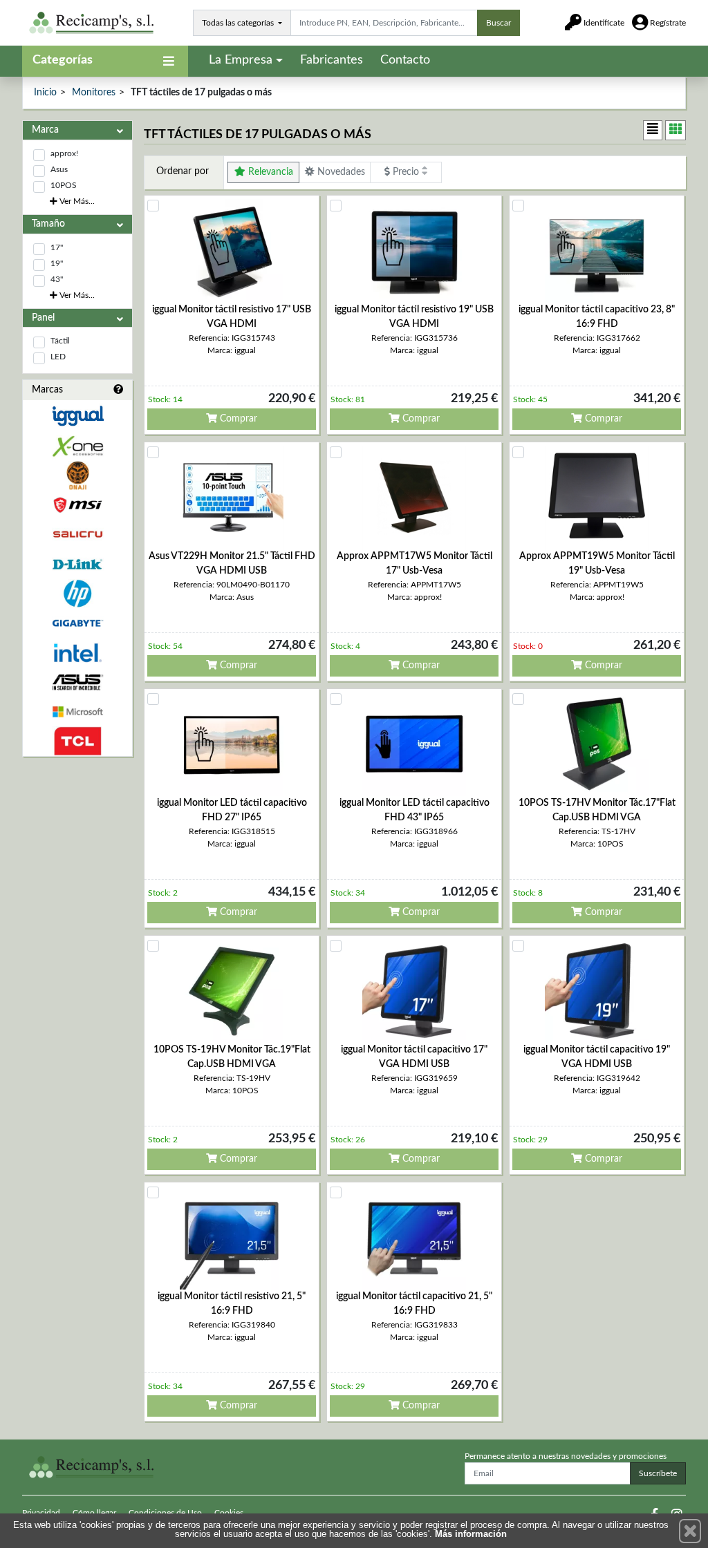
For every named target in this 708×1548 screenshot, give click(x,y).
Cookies (228, 1513)
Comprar (237, 419)
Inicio (45, 92)
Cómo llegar (94, 1513)
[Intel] (77, 653)
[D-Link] (77, 564)
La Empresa (240, 60)
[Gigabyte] (77, 623)
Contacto (405, 60)
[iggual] (77, 415)
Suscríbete (658, 1473)
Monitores (93, 92)
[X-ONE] (77, 446)
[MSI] (77, 505)
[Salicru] (77, 534)
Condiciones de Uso (165, 1513)
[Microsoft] (77, 712)
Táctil (60, 341)
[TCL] (77, 741)
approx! (64, 153)
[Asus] (77, 682)
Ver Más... (76, 201)
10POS (63, 185)
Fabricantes (331, 60)
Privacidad (41, 1513)
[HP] (77, 594)
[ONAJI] (77, 476)
